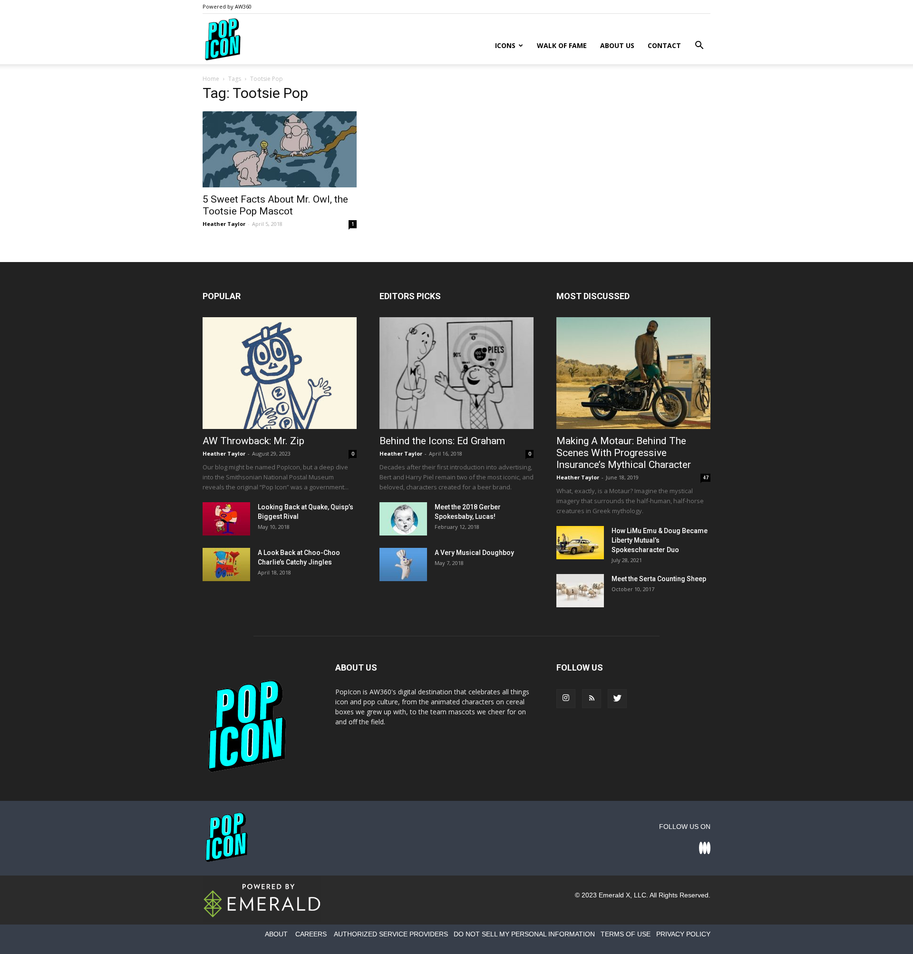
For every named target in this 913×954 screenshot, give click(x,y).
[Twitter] (617, 698)
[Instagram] (565, 698)
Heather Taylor (224, 223)
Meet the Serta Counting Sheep (659, 579)
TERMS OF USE (626, 934)
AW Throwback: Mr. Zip (253, 441)
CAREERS (311, 934)
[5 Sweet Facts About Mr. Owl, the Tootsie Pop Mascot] (280, 149)
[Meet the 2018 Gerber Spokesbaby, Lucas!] (403, 518)
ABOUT (276, 934)
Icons (505, 45)
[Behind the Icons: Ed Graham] (456, 373)
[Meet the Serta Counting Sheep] (580, 590)
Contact (664, 45)
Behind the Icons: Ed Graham (442, 441)
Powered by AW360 (227, 6)
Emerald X (614, 895)
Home (211, 79)
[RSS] (591, 698)
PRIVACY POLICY (683, 934)
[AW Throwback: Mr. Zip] (280, 373)
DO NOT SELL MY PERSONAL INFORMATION (524, 934)
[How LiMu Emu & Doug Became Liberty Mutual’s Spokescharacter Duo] (580, 542)
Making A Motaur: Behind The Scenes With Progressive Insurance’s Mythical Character (623, 452)
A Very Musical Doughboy (474, 552)
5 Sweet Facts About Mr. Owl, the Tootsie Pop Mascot (275, 205)
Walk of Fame (562, 45)
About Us (617, 45)
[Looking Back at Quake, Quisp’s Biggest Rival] (226, 518)
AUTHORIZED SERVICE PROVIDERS (391, 934)
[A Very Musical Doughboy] (403, 564)
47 (706, 477)
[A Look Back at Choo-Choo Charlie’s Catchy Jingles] (226, 564)
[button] (699, 46)
